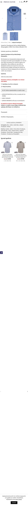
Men (10, 42)
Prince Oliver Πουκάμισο (19, 129)
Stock (9, 130)
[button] (2, 18)
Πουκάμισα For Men (18, 132)
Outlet (11, 125)
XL (5, 160)
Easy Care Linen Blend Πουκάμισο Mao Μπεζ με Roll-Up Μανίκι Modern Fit (20, 156)
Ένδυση (8, 126)
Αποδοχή (14, 502)
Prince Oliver (4, 42)
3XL (10, 160)
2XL (8, 160)
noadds (7, 129)
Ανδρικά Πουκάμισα (17, 42)
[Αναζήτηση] (20, 2)
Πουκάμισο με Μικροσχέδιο (13, 134)
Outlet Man (16, 125)
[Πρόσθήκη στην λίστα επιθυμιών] (12, 142)
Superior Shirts (15, 130)
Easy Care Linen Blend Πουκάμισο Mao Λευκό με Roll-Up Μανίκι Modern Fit (7, 156)
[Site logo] (9, 1)
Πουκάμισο (3, 134)
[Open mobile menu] (1, 2)
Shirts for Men (4, 130)
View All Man (10, 132)
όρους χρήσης (18, 499)
